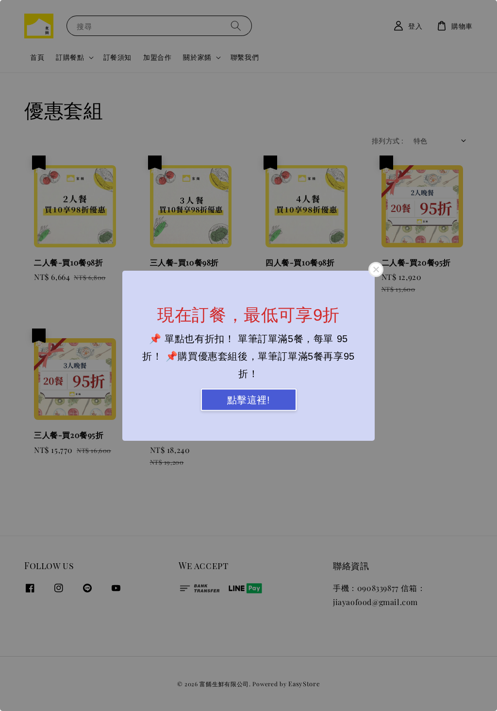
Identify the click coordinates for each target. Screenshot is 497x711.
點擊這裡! (248, 399)
